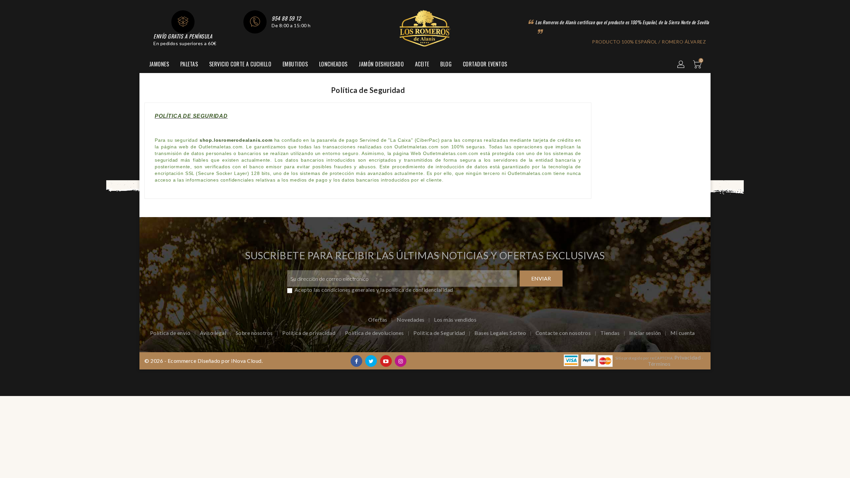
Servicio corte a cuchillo (240, 64)
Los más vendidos (455, 319)
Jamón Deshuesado (381, 64)
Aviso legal (213, 333)
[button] (681, 64)
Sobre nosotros (255, 333)
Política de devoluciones (375, 333)
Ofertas (378, 319)
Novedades (411, 319)
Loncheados (333, 64)
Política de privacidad (309, 333)
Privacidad (687, 357)
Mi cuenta (682, 333)
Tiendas (610, 333)
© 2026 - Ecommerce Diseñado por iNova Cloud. (203, 361)
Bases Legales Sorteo (500, 333)
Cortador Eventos (485, 64)
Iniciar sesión (645, 333)
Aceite (422, 64)
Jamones (159, 64)
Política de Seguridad (439, 333)
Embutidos (295, 64)
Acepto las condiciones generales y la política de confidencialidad (374, 289)
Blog (446, 64)
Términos (659, 363)
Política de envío (171, 333)
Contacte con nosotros (564, 333)
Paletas (189, 64)
